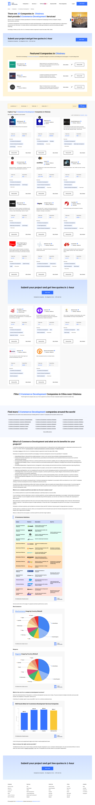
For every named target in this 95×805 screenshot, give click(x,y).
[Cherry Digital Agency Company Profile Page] (12, 244)
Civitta (46, 161)
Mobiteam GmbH (36, 801)
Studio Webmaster (76, 121)
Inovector (20, 350)
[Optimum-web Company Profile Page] (40, 244)
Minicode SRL (20, 203)
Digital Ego (47, 120)
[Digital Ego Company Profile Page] (40, 122)
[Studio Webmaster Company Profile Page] (67, 122)
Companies (25, 3)
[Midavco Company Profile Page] (12, 76)
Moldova (24, 65)
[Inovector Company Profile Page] (12, 351)
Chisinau (20, 65)
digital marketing (60, 448)
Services (34, 3)
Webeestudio (75, 309)
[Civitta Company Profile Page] (40, 163)
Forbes (20, 451)
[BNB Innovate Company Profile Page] (67, 163)
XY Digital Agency (48, 203)
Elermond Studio (21, 162)
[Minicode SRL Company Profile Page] (12, 203)
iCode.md (47, 309)
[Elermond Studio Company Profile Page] (12, 163)
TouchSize (74, 202)
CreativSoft (74, 243)
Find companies (63, 3)
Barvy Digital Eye (21, 64)
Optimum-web (48, 243)
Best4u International (49, 350)
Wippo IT (19, 86)
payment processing (49, 448)
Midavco (19, 75)
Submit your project (29, 748)
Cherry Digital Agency (22, 243)
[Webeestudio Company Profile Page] (67, 310)
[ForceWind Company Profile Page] (12, 310)
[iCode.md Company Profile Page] (40, 310)
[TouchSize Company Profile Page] (67, 203)
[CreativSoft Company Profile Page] (67, 244)
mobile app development (39, 448)
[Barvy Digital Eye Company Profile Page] (12, 65)
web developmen (29, 448)
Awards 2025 (53, 3)
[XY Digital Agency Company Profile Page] (40, 203)
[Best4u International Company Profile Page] (40, 351)
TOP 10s (43, 3)
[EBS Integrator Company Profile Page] (12, 122)
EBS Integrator (21, 121)
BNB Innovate (75, 162)
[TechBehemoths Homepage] (12, 3)
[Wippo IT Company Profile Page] (12, 87)
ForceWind (20, 309)
